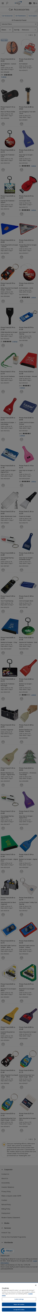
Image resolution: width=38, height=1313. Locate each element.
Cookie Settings (19, 1299)
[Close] (36, 1285)
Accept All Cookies (19, 1309)
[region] (19, 1298)
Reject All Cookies (19, 1304)
